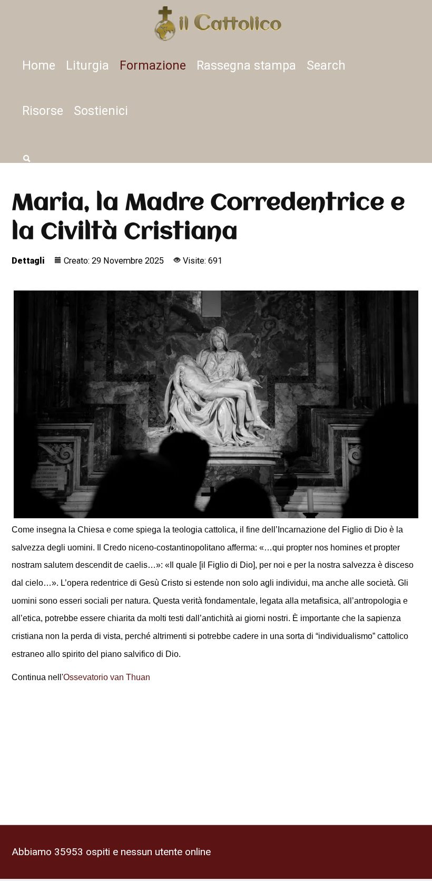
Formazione (153, 64)
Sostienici (101, 110)
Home (38, 64)
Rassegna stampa (246, 64)
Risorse (42, 110)
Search (326, 64)
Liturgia (87, 64)
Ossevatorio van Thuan (106, 676)
